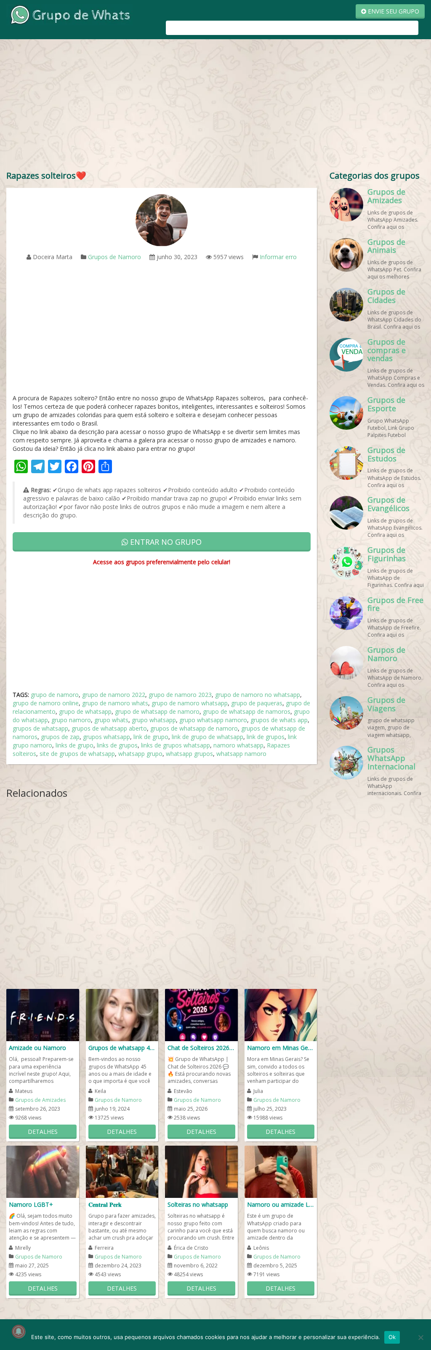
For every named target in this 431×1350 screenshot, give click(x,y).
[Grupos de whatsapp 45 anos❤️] (122, 1014)
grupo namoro (71, 720)
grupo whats (111, 720)
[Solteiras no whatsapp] (201, 1171)
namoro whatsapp (238, 745)
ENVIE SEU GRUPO (392, 11)
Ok (392, 1337)
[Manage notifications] (18, 1331)
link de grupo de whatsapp (207, 737)
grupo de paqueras (256, 703)
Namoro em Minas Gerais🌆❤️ (281, 1048)
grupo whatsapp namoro (213, 720)
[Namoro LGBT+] (42, 1171)
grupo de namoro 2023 (180, 695)
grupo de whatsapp (85, 711)
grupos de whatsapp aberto (109, 728)
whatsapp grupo (140, 754)
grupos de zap (60, 737)
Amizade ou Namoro (37, 1048)
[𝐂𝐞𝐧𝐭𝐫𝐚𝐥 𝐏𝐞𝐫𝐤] (122, 1171)
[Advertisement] (215, 107)
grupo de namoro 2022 (113, 695)
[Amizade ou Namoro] (42, 1014)
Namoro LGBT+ (31, 1204)
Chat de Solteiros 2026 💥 (201, 1048)
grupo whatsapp (154, 720)
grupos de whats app (279, 720)
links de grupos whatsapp (175, 745)
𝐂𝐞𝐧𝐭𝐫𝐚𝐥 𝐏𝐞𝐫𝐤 (105, 1204)
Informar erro (278, 257)
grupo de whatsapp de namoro (157, 711)
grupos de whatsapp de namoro (194, 728)
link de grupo (150, 737)
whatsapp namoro (241, 754)
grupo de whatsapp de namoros (246, 711)
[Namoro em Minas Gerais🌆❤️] (281, 1014)
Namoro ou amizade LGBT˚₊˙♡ (281, 1204)
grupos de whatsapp (40, 728)
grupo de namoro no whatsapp (257, 695)
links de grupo (74, 745)
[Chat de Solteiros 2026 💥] (201, 1014)
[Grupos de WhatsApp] (69, 14)
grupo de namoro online (46, 703)
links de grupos (117, 745)
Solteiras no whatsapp (198, 1204)
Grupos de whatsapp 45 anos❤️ (122, 1048)
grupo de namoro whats (115, 703)
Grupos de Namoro (114, 257)
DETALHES (43, 1132)
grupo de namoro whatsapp (190, 703)
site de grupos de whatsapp (77, 754)
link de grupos (266, 737)
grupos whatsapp (106, 737)
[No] (420, 1337)
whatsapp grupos (189, 754)
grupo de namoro (55, 695)
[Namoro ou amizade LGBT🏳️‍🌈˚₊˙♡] (281, 1171)
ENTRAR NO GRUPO (165, 542)
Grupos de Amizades (40, 1100)
